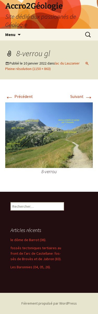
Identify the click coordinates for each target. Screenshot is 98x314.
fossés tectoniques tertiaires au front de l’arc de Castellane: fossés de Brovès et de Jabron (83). (35, 253)
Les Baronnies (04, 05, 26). (30, 267)
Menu (10, 34)
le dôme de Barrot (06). (28, 239)
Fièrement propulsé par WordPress (49, 303)
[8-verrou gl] (49, 134)
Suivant (81, 96)
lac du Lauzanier (67, 63)
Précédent (19, 96)
